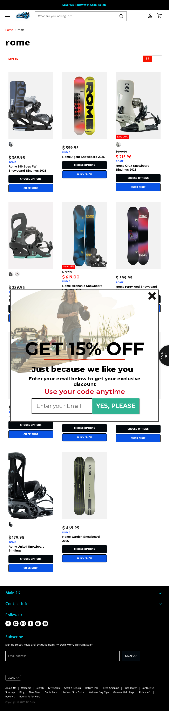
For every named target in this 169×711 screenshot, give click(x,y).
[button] (84, 349)
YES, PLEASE (116, 405)
